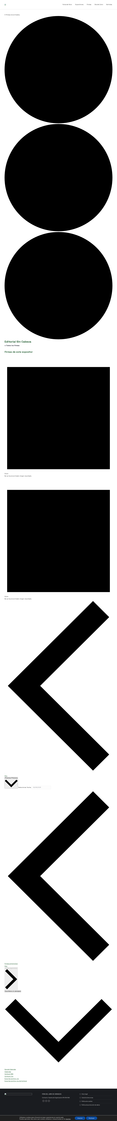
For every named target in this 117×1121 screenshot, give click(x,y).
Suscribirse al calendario (13, 991)
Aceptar (80, 1118)
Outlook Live (9, 1076)
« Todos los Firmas (12, 345)
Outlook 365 (9, 1074)
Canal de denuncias (87, 1097)
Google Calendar (10, 1069)
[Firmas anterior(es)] (58, 771)
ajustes (68, 1119)
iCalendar (8, 1072)
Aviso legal (85, 1094)
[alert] (58, 415)
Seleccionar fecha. (25, 787)
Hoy (6, 776)
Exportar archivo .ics (12, 1079)
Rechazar (91, 1118)
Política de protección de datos (91, 1105)
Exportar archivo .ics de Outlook (16, 1081)
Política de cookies (87, 1101)
